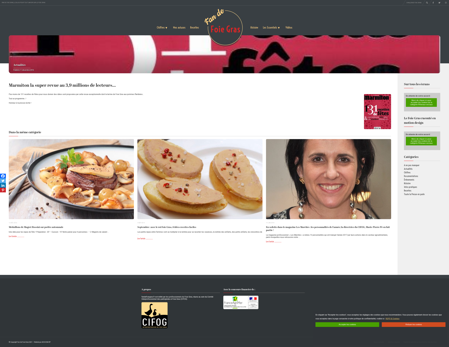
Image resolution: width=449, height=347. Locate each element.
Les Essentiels (270, 27)
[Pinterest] (3, 190)
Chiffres (161, 27)
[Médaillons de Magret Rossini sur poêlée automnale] (71, 179)
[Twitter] (3, 180)
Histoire (254, 27)
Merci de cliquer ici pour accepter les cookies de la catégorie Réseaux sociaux (421, 102)
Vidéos (289, 27)
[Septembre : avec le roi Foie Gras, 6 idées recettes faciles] (200, 179)
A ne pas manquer (411, 165)
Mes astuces (179, 27)
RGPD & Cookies (392, 319)
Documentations (411, 176)
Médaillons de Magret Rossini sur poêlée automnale (36, 227)
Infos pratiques (410, 186)
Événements (409, 179)
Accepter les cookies (347, 324)
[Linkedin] (3, 185)
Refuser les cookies (414, 324)
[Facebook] (3, 176)
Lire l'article (13, 236)
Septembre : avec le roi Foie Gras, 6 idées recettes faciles (166, 227)
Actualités (19, 65)
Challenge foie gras (413, 3)
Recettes (194, 27)
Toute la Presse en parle (414, 194)
